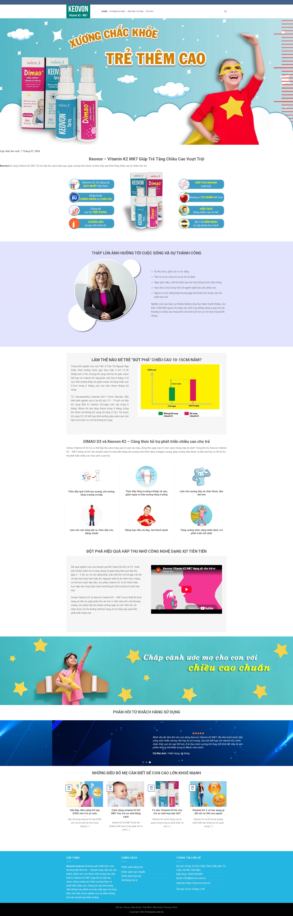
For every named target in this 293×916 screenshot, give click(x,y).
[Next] (283, 743)
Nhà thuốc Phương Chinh (165, 907)
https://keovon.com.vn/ (198, 883)
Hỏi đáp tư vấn (136, 11)
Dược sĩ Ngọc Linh (195, 889)
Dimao (127, 907)
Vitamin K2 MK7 (117, 11)
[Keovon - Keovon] (81, 11)
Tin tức (150, 11)
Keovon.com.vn (75, 866)
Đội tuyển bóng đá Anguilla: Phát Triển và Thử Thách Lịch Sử (31, 841)
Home (104, 11)
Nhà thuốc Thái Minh (141, 907)
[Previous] (10, 743)
